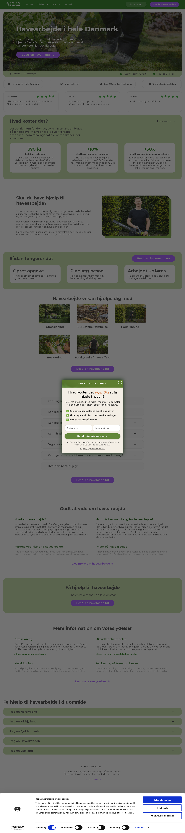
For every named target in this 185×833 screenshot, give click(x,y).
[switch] (78, 827)
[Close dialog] (120, 382)
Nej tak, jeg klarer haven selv (92, 449)
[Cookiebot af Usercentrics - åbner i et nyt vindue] (17, 828)
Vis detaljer (140, 828)
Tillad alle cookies (162, 800)
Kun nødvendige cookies (162, 816)
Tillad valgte (162, 808)
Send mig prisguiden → (92, 436)
